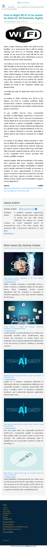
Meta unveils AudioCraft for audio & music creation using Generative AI (23, 425)
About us (5, 508)
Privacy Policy (6, 511)
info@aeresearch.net (14, 529)
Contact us (6, 509)
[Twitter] (26, 209)
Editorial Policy (7, 513)
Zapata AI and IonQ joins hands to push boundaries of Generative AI (23, 376)
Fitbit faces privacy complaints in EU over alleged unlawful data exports (23, 279)
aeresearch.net (20, 546)
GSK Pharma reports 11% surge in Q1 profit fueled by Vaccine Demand (23, 473)
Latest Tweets (6, 540)
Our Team (5, 515)
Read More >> (9, 233)
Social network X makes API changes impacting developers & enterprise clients (23, 327)
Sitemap (5, 517)
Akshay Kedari (11, 21)
